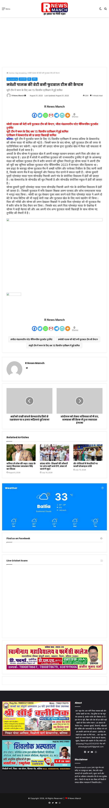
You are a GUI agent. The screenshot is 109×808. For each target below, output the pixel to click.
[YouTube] (92, 752)
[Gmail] (51, 113)
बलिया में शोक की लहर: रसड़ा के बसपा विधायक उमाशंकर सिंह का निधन (21, 466)
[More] (67, 113)
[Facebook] (34, 113)
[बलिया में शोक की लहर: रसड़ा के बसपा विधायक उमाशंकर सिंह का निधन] (21, 452)
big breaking (21, 73)
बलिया (35, 79)
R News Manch (18, 95)
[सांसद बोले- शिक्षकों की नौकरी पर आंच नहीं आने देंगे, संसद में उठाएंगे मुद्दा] (54, 452)
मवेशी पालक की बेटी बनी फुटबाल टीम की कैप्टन (78, 339)
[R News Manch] (54, 8)
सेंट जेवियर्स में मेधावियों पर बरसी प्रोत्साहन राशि (85, 465)
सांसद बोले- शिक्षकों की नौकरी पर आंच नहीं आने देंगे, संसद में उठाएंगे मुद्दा (54, 466)
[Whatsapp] (45, 113)
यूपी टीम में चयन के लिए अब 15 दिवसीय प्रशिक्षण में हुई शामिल (55, 345)
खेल (29, 79)
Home (11, 73)
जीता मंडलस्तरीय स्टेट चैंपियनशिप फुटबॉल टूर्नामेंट (32, 339)
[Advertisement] (54, 40)
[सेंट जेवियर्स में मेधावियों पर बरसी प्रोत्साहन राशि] (87, 452)
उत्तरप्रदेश (22, 79)
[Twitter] (39, 113)
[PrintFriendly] (62, 113)
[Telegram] (56, 113)
